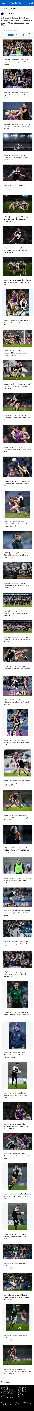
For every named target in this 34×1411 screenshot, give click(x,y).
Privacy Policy (17, 1406)
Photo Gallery (22, 1391)
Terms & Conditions (6, 1406)
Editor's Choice (29, 35)
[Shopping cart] (32, 3)
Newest (11, 35)
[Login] (29, 3)
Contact (20, 1397)
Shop (19, 1393)
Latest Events (22, 1389)
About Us (21, 1395)
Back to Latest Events (13, 14)
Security (25, 1406)
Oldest (17, 35)
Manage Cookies (5, 1409)
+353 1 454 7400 (10, 1397)
